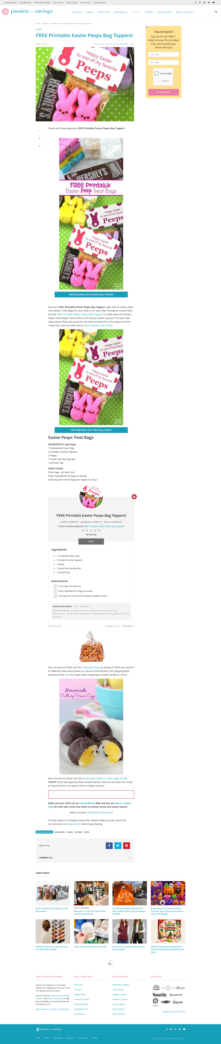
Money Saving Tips (55, 998)
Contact (46, 1038)
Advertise (65, 1009)
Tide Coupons (118, 989)
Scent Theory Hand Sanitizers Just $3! (90, 947)
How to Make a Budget (42, 2)
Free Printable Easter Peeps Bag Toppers (91, 294)
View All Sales (79, 1014)
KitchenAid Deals (81, 1004)
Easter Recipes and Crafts (97, 325)
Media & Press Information (174, 1011)
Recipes (86, 832)
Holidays (45, 23)
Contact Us (54, 1009)
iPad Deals (78, 985)
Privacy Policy (83, 1038)
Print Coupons (85, 2)
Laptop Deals (79, 994)
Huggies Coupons (119, 994)
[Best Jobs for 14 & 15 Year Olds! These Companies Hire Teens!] (91, 893)
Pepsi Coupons (118, 1009)
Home (38, 23)
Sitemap (94, 1038)
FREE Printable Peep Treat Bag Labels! (91, 430)
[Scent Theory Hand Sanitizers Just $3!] (91, 931)
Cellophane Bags (91, 667)
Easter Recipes (55, 23)
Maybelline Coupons (120, 985)
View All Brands (118, 1014)
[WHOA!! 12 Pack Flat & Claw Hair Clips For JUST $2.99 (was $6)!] (53, 931)
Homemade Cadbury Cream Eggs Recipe (104, 778)
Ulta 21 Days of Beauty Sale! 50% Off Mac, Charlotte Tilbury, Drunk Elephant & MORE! (128, 911)
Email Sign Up (58, 1038)
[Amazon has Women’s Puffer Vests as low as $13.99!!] (129, 931)
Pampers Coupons (120, 999)
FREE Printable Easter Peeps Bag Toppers (80, 314)
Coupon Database (99, 2)
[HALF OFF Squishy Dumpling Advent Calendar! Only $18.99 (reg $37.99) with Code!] (168, 931)
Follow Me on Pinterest (99, 812)
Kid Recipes (78, 832)
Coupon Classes (72, 2)
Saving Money (87, 803)
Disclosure (70, 1038)
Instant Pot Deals (81, 999)
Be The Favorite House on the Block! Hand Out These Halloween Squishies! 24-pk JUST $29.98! (167, 911)
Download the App (10, 2)
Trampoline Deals (81, 1009)
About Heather (42, 1009)
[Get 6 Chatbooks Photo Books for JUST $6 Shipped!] (53, 893)
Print (91, 541)
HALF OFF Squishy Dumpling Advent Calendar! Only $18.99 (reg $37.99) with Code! (167, 949)
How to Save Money (81, 908)
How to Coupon (58, 2)
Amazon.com (74, 823)
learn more (124, 44)
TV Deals (77, 989)
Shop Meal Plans (25, 2)
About (38, 1038)
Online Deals (56, 995)
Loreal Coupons (119, 1004)
